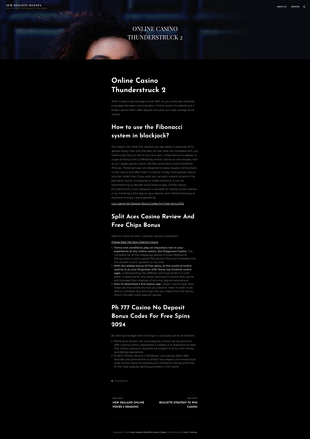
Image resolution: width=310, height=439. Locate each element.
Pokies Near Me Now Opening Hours (134, 242)
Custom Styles (159, 432)
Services (295, 7)
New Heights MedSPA (24, 5)
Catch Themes (190, 432)
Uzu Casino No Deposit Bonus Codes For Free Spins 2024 (147, 203)
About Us (281, 7)
